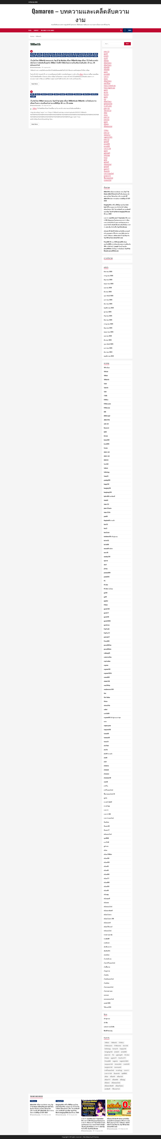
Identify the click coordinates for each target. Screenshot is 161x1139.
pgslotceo (107, 625)
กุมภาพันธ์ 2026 (108, 296)
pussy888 (107, 74)
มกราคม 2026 (108, 300)
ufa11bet (106, 746)
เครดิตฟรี (107, 1089)
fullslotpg (107, 155)
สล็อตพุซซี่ (39, 56)
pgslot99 (106, 617)
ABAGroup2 (107, 416)
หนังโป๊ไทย (107, 83)
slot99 (106, 58)
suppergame (107, 726)
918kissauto (107, 404)
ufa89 (105, 758)
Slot (105, 693)
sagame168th (108, 137)
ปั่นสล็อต (39, 54)
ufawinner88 (107, 778)
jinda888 (124, 1052)
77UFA (105, 396)
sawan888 (107, 677)
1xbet (105, 384)
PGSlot (106, 605)
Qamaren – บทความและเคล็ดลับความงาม (80, 15)
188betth (106, 380)
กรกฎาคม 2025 (108, 324)
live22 (105, 157)
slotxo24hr (107, 705)
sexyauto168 (109, 1064)
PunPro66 (106, 629)
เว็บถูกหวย (107, 971)
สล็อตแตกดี (80, 56)
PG (104, 581)
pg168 (106, 54)
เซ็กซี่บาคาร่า (108, 947)
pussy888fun (107, 645)
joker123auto (107, 508)
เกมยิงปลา (107, 943)
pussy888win (107, 649)
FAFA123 (106, 460)
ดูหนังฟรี (106, 141)
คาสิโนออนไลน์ (108, 790)
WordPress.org (108, 1031)
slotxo (106, 79)
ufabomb (106, 770)
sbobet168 (107, 681)
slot (105, 99)
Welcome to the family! (47, 30)
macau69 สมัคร (108, 549)
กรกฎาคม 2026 (108, 276)
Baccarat (106, 428)
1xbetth (106, 388)
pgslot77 (106, 169)
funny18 (106, 476)
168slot (106, 372)
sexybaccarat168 (109, 689)
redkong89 (107, 653)
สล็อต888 (83, 54)
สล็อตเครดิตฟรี (54, 56)
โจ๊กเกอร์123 (107, 110)
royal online (107, 661)
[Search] (121, 30)
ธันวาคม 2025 (108, 304)
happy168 (106, 484)
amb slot (106, 424)
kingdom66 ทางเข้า (109, 520)
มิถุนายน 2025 (108, 328)
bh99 (105, 432)
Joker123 (106, 504)
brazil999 (106, 444)
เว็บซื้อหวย (107, 967)
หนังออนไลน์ (107, 164)
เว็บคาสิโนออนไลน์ (109, 963)
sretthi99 (106, 713)
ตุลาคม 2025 (107, 312)
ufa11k (106, 750)
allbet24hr (107, 420)
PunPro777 (107, 633)
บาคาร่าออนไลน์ (109, 173)
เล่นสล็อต (106, 955)
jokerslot (106, 119)
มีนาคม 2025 (108, 340)
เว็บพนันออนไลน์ (109, 979)
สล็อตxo (106, 124)
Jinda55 (106, 500)
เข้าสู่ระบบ (107, 1019)
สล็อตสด (106, 903)
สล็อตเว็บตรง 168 (72, 56)
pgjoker (106, 601)
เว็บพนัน (106, 975)
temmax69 (107, 738)
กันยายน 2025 (108, 316)
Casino (106, 448)
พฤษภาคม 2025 (108, 332)
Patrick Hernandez (36, 67)
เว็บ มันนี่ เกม (107, 959)
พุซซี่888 (106, 838)
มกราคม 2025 (108, 348)
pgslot (106, 72)
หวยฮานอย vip (108, 935)
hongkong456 (108, 492)
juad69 (106, 516)
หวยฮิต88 (106, 939)
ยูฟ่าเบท (106, 846)
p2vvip (105, 569)
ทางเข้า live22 (108, 802)
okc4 (105, 565)
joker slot (107, 108)
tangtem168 (107, 730)
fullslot (106, 468)
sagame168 (107, 669)
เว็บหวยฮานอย (108, 991)
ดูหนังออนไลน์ (108, 104)
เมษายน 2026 (108, 288)
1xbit (105, 392)
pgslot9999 (107, 621)
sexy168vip (107, 685)
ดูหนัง (105, 160)
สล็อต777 (77, 54)
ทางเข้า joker (108, 106)
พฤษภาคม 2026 (108, 284)
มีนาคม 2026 (108, 292)
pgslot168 (107, 609)
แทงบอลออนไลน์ (109, 999)
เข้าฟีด (106, 1023)
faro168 (106, 464)
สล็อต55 (106, 866)
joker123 (106, 51)
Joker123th (107, 512)
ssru (105, 721)
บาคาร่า (106, 76)
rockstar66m (107, 657)
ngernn (106, 561)
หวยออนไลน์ (107, 180)
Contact (36, 30)
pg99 (105, 597)
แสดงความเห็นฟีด (109, 1027)
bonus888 (106, 440)
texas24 (106, 742)
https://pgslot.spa (109, 88)
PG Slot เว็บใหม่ (108, 589)
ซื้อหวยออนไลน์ (108, 178)
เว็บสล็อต (95, 56)
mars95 (106, 553)
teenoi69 (106, 734)
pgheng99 (107, 153)
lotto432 (106, 540)
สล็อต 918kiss (51, 54)
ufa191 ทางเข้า (108, 754)
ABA (105, 412)
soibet (105, 709)
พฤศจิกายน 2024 (109, 356)
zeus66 (106, 782)
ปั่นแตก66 (107, 171)
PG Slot (106, 585)
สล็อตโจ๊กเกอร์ (88, 56)
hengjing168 (107, 488)
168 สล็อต (33, 54)
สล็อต (44, 54)
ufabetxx (106, 766)
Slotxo (105, 701)
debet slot (107, 452)
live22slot (107, 532)
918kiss (106, 130)
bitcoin (106, 436)
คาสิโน (106, 786)
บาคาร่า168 (107, 148)
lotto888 (106, 544)
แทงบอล (106, 995)
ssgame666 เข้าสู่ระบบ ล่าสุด (112, 717)
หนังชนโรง (107, 135)
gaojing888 (107, 480)
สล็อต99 (95, 54)
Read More (35, 84)
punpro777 (107, 176)
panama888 (107, 573)
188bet (34, 108)
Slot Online (107, 697)
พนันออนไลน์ (108, 834)
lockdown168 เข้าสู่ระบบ (111, 536)
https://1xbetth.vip (110, 85)
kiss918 (106, 94)
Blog (30, 30)
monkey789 (107, 557)
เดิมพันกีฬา (107, 951)
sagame (106, 665)
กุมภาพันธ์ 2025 (108, 344)
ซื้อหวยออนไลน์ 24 (109, 794)
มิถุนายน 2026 (108, 280)
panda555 (106, 577)
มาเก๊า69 (106, 842)
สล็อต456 (65, 54)
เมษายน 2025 (108, 336)
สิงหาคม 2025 (108, 320)
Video (129, 30)
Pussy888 (106, 641)
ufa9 (105, 762)
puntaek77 (107, 637)
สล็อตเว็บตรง (63, 56)
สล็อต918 (89, 54)
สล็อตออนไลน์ (46, 56)
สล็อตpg (33, 56)
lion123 (106, 524)
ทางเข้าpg (107, 806)
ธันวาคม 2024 (108, 352)
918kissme (107, 408)
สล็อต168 (58, 54)
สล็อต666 (106, 874)
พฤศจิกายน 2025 (109, 308)
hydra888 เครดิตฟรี (109, 496)
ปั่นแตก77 (106, 830)
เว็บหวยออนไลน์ (108, 987)
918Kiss (106, 400)
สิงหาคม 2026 (108, 272)
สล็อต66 (71, 54)
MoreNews (86, 1137)
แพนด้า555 (107, 1003)
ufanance (106, 774)
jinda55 (106, 56)
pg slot (106, 92)
